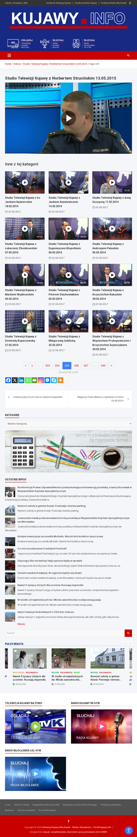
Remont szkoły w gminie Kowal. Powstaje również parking (52, 506)
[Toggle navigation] (9, 55)
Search (128, 633)
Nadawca (9, 810)
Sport (50, 672)
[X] (15, 380)
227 (86, 365)
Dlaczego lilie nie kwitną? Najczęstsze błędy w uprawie (50, 561)
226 (76, 365)
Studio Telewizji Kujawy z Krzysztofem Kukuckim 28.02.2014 (108, 294)
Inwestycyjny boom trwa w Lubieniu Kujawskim (38, 397)
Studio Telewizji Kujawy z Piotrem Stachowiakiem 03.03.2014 (64, 294)
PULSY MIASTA (14, 644)
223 (47, 365)
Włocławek (108, 672)
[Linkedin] (21, 380)
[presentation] (124, 643)
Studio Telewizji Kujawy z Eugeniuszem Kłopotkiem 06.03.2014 (65, 248)
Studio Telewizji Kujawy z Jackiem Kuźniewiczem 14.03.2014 (64, 202)
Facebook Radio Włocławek (113, 3)
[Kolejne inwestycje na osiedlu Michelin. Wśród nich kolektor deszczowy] (10, 541)
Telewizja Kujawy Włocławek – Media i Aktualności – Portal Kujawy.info (76, 827)
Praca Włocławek (47, 810)
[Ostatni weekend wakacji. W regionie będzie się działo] (10, 577)
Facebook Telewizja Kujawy (58, 3)
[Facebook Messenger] (47, 380)
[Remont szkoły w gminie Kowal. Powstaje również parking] (10, 510)
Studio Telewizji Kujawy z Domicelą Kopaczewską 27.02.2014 (20, 341)
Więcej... (22, 624)
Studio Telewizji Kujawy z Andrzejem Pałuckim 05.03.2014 (108, 248)
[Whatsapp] (28, 380)
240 (103, 365)
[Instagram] (41, 380)
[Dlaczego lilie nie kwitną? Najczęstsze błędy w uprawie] (10, 565)
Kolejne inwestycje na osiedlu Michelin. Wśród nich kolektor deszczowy (60, 536)
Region (28, 672)
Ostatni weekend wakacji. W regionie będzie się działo (50, 573)
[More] (60, 380)
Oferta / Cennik (21, 804)
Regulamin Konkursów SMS (46, 804)
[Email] (34, 380)
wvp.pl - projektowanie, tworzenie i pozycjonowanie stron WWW (75, 831)
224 (57, 365)
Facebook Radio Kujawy (86, 3)
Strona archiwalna (26, 810)
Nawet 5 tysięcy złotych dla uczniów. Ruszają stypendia (50, 585)
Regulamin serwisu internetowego (80, 804)
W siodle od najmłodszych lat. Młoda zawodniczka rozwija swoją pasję (59, 600)
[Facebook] (130, 3)
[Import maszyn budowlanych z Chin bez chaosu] (10, 616)
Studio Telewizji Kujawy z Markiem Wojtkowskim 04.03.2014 (20, 294)
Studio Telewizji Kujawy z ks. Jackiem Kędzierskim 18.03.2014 (23, 202)
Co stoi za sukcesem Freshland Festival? (42, 548)
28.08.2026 (72, 684)
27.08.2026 (33, 684)
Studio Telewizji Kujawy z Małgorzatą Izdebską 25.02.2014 (64, 341)
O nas (8, 804)
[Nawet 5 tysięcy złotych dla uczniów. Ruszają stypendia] (10, 590)
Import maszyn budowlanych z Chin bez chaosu (46, 612)
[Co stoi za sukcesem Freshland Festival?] (10, 553)
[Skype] (54, 380)
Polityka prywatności (110, 804)
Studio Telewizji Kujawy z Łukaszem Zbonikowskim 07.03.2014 (21, 248)
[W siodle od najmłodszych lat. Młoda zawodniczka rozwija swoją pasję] (10, 604)
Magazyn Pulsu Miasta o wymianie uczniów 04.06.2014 (100, 399)
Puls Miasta (40, 672)
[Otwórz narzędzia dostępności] (129, 830)
